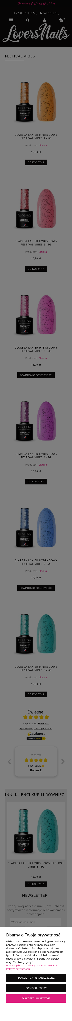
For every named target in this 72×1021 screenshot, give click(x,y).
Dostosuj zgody (36, 988)
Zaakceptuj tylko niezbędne (36, 978)
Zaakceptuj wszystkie (36, 998)
